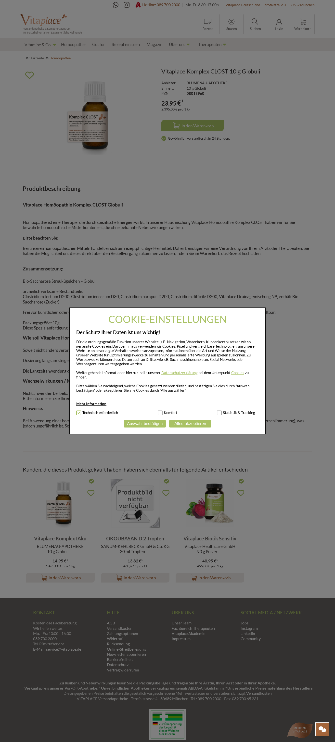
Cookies (237, 372)
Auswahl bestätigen (145, 423)
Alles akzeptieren (190, 423)
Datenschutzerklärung (179, 372)
